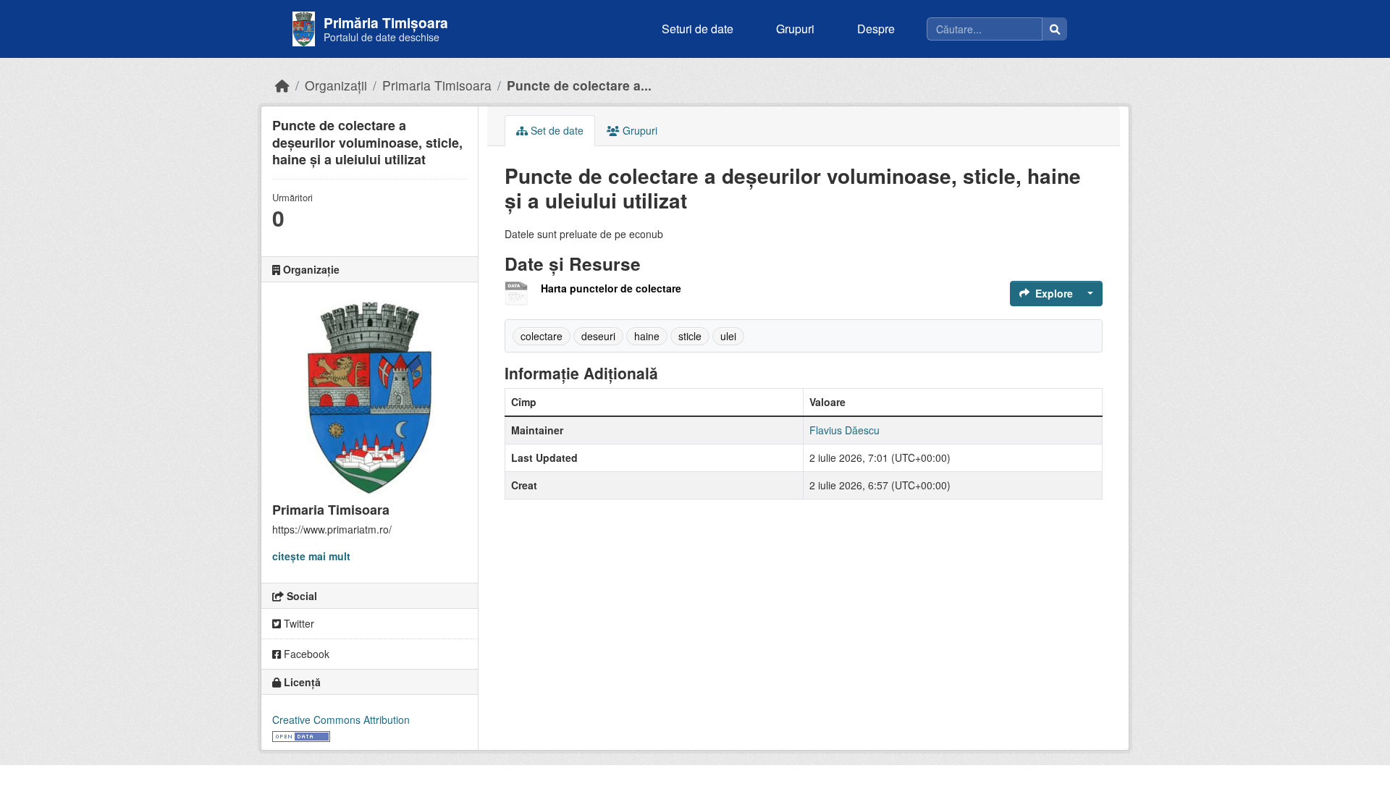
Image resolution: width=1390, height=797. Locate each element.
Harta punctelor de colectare (611, 288)
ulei (728, 336)
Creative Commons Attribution (341, 719)
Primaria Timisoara (437, 85)
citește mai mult (311, 556)
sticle (690, 336)
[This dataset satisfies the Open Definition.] (301, 735)
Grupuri (795, 28)
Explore (1054, 293)
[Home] (282, 85)
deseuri (598, 336)
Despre (876, 28)
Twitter (297, 623)
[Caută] (1054, 29)
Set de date (556, 130)
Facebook (305, 653)
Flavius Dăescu (844, 430)
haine (647, 336)
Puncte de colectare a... (579, 85)
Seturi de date (697, 28)
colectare (542, 336)
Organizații (336, 85)
